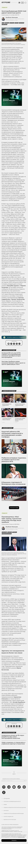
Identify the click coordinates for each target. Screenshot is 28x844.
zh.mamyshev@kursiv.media (11, 20)
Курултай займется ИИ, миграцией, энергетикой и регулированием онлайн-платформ (12, 434)
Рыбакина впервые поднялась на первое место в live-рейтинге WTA (14, 459)
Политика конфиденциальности (12, 801)
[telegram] (9, 787)
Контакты (6, 810)
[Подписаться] (25, 780)
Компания (4, 532)
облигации (4, 24)
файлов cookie (21, 837)
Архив (5, 804)
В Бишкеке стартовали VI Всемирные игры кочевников (13, 483)
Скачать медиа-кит (8, 816)
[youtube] (14, 787)
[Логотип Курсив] (6, 2)
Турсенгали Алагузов (6, 533)
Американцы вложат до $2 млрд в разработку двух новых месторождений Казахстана (13, 737)
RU (22, 2)
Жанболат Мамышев (12, 17)
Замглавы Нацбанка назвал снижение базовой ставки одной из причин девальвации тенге (13, 363)
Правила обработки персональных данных (15, 807)
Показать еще (14, 507)
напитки (9, 532)
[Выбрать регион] (19, 3)
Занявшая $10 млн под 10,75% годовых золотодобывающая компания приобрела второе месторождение (11, 355)
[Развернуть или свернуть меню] (25, 3)
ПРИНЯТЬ (14, 840)
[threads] (24, 787)
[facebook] (3, 792)
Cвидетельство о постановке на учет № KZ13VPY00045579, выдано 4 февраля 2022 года (12, 831)
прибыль (14, 532)
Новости (4, 7)
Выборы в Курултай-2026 (10, 819)
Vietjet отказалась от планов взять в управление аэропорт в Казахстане (13, 743)
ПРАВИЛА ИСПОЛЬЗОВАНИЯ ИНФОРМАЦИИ (14, 813)
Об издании (7, 798)
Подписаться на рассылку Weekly (11, 778)
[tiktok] (19, 787)
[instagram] (3, 787)
